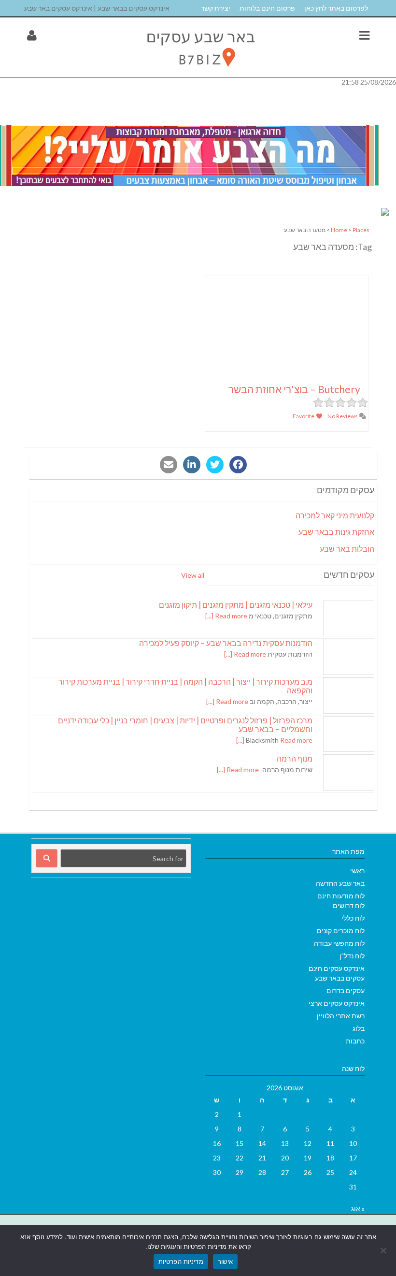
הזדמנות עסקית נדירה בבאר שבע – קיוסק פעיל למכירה (225, 642)
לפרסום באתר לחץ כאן (336, 8)
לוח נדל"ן (352, 956)
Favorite (304, 416)
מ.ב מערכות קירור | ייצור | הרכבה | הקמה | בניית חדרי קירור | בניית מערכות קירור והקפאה (185, 686)
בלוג (359, 1028)
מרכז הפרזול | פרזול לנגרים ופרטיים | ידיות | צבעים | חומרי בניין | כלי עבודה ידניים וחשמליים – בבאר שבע (185, 724)
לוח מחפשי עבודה (339, 943)
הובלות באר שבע (347, 548)
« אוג (358, 1208)
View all (192, 575)
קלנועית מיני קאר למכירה (335, 515)
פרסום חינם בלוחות (267, 8)
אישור (225, 1261)
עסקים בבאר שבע (340, 978)
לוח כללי (353, 918)
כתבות (355, 1041)
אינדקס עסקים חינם (337, 968)
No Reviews (343, 416)
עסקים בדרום (345, 990)
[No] (384, 1250)
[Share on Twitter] (215, 464)
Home (339, 230)
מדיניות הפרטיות (180, 1261)
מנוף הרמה (294, 758)
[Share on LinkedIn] (191, 464)
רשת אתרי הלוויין (341, 1016)
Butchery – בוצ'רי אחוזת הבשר (294, 389)
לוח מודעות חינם (341, 896)
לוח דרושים (349, 905)
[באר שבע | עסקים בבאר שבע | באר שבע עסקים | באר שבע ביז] (199, 72)
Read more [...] (226, 616)
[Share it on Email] (168, 464)
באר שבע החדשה (340, 883)
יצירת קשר (215, 8)
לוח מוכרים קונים (341, 930)
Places (361, 230)
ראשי (357, 870)
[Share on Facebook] (238, 464)
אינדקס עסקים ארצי (337, 1003)
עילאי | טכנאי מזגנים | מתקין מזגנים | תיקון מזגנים (235, 604)
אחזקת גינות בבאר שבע (336, 531)
